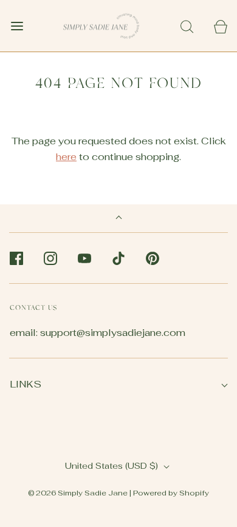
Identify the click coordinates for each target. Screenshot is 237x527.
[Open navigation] (16, 25)
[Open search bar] (187, 25)
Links (25, 384)
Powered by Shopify (171, 493)
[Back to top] (119, 218)
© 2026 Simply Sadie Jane (78, 493)
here (66, 156)
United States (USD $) (112, 465)
